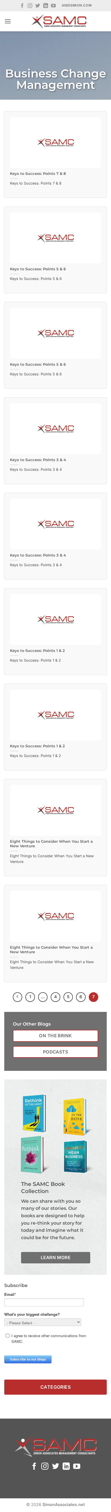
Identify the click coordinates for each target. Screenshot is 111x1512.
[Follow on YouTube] (53, 6)
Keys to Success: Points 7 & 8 (38, 173)
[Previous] (17, 997)
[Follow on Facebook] (22, 6)
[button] (7, 21)
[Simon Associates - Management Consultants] (58, 21)
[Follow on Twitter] (37, 6)
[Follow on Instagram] (30, 6)
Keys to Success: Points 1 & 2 (37, 650)
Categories (55, 1387)
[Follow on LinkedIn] (45, 6)
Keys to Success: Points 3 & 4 (38, 460)
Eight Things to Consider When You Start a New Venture (51, 843)
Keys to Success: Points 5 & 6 (38, 269)
